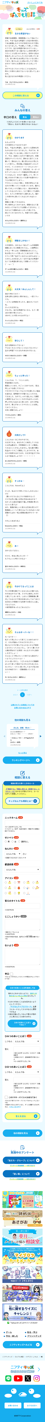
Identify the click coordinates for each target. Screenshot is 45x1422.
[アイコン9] (9, 893)
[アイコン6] (18, 888)
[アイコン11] (27, 893)
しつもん (8, 1041)
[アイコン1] (9, 882)
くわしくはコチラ (15, 1107)
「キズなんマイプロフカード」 (21, 1006)
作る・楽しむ (12, 1335)
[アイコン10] (18, 893)
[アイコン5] (9, 888)
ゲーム (9, 1332)
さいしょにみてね (35, 2)
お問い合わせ (13, 1405)
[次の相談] (41, 736)
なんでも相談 (19, 1357)
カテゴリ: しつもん (32, 1357)
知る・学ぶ (32, 1332)
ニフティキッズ (7, 1357)
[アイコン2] (18, 882)
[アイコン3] (27, 882)
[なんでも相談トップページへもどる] (22, 12)
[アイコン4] (36, 882)
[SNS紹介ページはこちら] (22, 1373)
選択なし (25, 841)
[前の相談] (4, 736)
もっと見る (22, 753)
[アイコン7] (27, 888)
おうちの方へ (32, 1405)
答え (7, 1049)
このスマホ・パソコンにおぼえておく (23, 1097)
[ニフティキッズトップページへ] (10, 2)
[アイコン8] (36, 888)
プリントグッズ (34, 1335)
